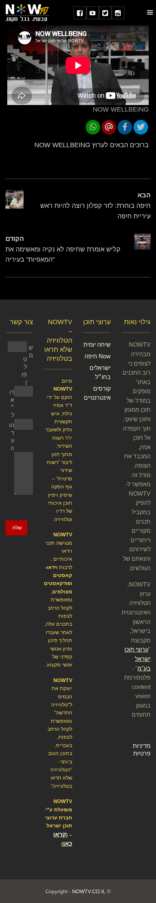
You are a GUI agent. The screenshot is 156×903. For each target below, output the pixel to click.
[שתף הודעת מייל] (109, 127)
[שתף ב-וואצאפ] (93, 127)
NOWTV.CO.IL (89, 891)
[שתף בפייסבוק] (125, 127)
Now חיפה (98, 356)
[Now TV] (27, 12)
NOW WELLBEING (121, 109)
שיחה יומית (97, 345)
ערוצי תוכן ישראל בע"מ (137, 658)
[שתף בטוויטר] (141, 127)
